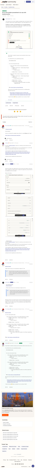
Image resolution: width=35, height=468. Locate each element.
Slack (9, 448)
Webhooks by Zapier (12, 446)
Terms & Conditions (14, 456)
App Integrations (17, 461)
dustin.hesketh (8, 18)
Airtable (18, 448)
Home (2, 7)
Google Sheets (15, 102)
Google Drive (4, 448)
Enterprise (25, 459)
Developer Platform (12, 459)
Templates (30, 459)
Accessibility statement (20, 456)
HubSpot (13, 448)
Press (18, 459)
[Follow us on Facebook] (15, 464)
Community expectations (7, 425)
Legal (29, 466)
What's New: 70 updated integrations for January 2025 (10, 439)
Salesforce (4, 451)
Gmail (19, 446)
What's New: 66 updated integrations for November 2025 (10, 436)
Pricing (4, 459)
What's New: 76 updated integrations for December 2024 (10, 434)
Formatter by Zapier (25, 446)
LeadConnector (8, 102)
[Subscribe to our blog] (19, 464)
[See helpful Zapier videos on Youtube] (23, 464)
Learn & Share (8, 4)
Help (7, 459)
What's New (15, 4)
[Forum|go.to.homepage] (8, 2)
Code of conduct (6, 422)
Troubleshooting (11, 7)
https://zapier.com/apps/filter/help (17, 87)
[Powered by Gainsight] (17, 454)
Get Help (2, 4)
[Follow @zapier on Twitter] (21, 464)
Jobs (21, 459)
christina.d (6, 343)
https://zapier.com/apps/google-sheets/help (12, 135)
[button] (28, 2)
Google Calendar (24, 448)
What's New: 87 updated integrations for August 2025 (10, 432)
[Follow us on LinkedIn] (17, 464)
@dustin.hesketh (9, 129)
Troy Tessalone (7, 125)
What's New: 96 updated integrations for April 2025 (9, 437)
